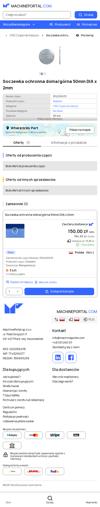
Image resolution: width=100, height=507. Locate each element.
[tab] (22, 143)
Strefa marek (11, 386)
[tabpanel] (50, 223)
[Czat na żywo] (93, 5)
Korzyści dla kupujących (18, 381)
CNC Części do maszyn (65, 106)
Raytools (57, 101)
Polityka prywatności (16, 417)
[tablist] (50, 143)
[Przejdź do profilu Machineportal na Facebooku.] (71, 357)
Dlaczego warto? (62, 381)
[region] (50, 56)
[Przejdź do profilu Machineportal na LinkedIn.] (57, 357)
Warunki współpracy (65, 377)
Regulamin (10, 412)
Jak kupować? (12, 377)
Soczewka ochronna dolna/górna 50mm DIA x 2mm (39, 215)
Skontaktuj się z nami (66, 347)
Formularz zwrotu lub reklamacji (23, 400)
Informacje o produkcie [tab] (69, 142)
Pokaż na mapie (80, 130)
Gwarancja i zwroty (15, 391)
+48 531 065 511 (62, 342)
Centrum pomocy (14, 407)
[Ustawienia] (83, 5)
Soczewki (58, 111)
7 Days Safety (11, 395)
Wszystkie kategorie (16, 24)
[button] (74, 319)
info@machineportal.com (68, 338)
